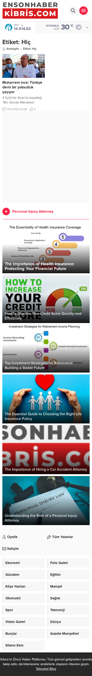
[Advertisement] (46, 157)
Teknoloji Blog (46, 669)
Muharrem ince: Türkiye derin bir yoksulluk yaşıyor (22, 87)
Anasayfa (12, 49)
